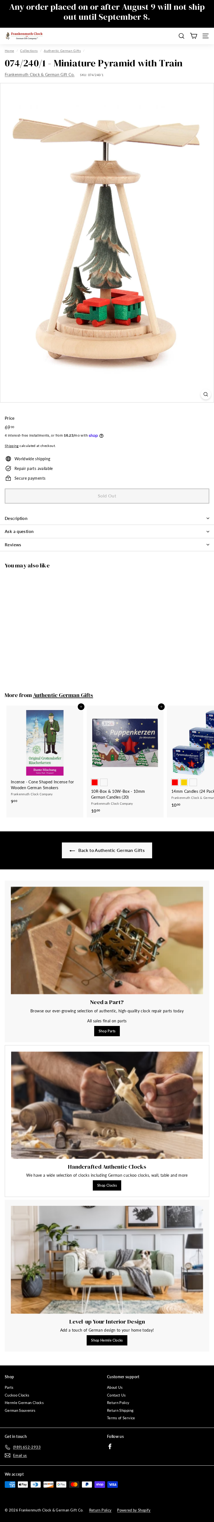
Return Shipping (120, 1410)
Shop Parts (107, 1031)
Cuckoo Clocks (17, 1395)
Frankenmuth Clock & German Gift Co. (39, 74)
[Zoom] (206, 394)
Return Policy (118, 1402)
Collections (29, 51)
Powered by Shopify (133, 1510)
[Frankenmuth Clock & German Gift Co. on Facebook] (110, 1446)
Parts (9, 1387)
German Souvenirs (20, 1410)
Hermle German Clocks (24, 1402)
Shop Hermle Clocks (107, 1340)
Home (9, 51)
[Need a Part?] (107, 940)
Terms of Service (121, 1418)
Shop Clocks (107, 1185)
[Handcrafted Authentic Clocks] (107, 1105)
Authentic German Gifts (62, 51)
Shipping (12, 446)
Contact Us (116, 1395)
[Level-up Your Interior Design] (107, 1260)
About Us (115, 1387)
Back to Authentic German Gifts (111, 850)
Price (10, 418)
